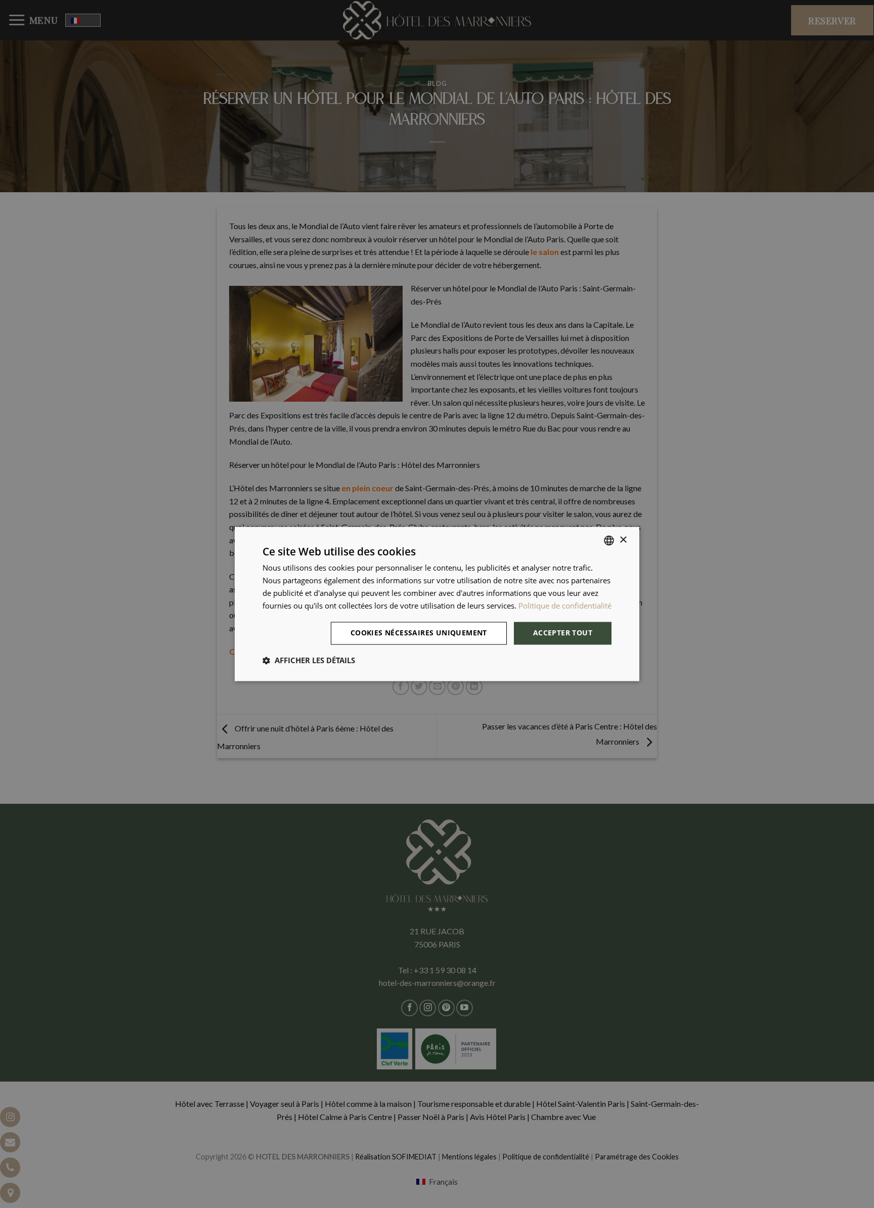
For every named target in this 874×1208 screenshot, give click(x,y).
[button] (309, 660)
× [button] (623, 540)
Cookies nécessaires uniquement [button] (419, 633)
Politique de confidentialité (564, 605)
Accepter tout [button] (562, 633)
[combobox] (609, 540)
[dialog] (437, 604)
